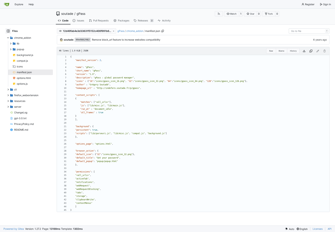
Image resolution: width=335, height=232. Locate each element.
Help (31, 4)
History (293, 51)
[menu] (289, 228)
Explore (19, 4)
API (330, 228)
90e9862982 (83, 39)
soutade (67, 14)
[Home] (7, 4)
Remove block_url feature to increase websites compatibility (126, 39)
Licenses (318, 228)
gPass (81, 14)
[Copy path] (162, 31)
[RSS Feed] (219, 13)
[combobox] (309, 31)
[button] (231, 13)
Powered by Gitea (13, 228)
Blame (281, 51)
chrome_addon (134, 30)
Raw (271, 51)
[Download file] (304, 51)
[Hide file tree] (8, 31)
